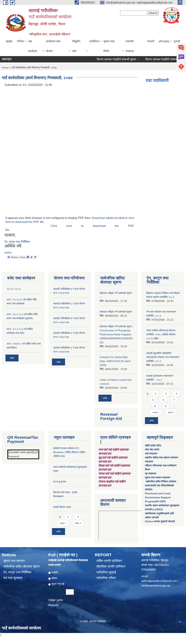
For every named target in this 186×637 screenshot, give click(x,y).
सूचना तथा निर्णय (109, 46)
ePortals (164, 41)
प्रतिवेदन (94, 41)
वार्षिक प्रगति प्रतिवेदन (109, 561)
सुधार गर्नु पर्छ (57, 583)
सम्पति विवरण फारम (62, 507)
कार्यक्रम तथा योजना (53, 46)
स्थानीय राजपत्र (130, 46)
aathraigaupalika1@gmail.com (159, 580)
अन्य (12, 358)
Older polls (55, 600)
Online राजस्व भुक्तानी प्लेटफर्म (160, 521)
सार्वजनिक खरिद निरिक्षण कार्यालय (160, 481)
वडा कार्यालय (32, 46)
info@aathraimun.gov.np (155, 585)
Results (53, 605)
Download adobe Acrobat (108, 217)
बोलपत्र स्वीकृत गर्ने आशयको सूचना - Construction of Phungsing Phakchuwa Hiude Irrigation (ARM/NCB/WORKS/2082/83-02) (117, 334)
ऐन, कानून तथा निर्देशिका (17, 572)
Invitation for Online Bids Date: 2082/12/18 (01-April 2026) (115, 361)
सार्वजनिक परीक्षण (106, 578)
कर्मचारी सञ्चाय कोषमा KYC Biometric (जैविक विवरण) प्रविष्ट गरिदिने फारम (69, 452)
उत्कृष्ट (54, 572)
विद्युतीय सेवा (76, 46)
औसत (54, 578)
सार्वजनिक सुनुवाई (106, 572)
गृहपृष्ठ (9, 41)
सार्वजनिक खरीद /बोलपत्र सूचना (21, 566)
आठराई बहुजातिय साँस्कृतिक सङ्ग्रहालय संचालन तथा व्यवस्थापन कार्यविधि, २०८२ (162, 357)
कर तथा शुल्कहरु (13, 578)
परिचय (20, 41)
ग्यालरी (150, 41)
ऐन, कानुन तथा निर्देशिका (17, 241)
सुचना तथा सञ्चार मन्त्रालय (157, 477)
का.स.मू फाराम (59, 481)
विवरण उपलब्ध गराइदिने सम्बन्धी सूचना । (111, 59)
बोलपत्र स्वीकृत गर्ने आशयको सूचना (116, 311)
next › (156, 412)
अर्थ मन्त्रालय (151, 453)
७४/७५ (8, 252)
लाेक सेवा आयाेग (152, 449)
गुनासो (177, 41)
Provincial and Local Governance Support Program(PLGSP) (158, 497)
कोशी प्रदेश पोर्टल (153, 445)
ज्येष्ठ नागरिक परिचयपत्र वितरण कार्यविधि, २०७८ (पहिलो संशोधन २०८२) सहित (160, 334)
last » (171, 412)
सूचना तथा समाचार (14, 561)
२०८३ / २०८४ (14, 288)
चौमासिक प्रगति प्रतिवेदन (111, 566)
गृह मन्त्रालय (150, 473)
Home (5, 67)
